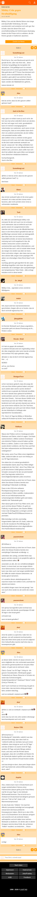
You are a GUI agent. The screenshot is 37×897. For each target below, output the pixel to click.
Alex (18, 93)
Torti (18, 212)
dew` (18, 627)
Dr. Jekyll (18, 280)
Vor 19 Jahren (18, 57)
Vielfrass (18, 426)
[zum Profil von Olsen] (3, 190)
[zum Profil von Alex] (3, 93)
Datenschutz (27, 870)
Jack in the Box (18, 111)
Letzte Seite (35, 47)
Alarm (13, 88)
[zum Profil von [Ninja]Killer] (3, 319)
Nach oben (18, 865)
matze (18, 298)
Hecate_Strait (19, 339)
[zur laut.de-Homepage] (2, 2)
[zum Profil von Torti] (3, 212)
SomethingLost (18, 53)
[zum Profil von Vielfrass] (3, 427)
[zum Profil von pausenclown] (3, 537)
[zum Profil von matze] (3, 299)
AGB (10, 877)
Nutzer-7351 (18, 727)
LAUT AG (23, 889)
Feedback (27, 877)
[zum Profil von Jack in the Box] (3, 111)
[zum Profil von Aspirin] (3, 778)
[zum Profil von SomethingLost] (3, 53)
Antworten (19, 88)
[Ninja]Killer (18, 319)
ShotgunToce (18, 376)
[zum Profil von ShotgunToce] (3, 377)
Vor (32, 47)
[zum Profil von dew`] (3, 628)
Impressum (10, 870)
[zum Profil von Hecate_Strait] (3, 339)
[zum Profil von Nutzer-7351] (3, 728)
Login (34, 2)
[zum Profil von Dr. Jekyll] (3, 281)
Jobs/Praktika (27, 873)
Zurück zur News (18, 41)
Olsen (18, 190)
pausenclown (19, 537)
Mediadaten (10, 873)
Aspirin (18, 777)
